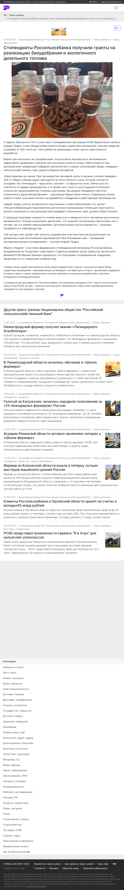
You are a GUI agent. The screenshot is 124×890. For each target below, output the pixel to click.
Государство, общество (16, 397)
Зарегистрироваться (111, 2)
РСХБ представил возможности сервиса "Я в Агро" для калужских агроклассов (50, 535)
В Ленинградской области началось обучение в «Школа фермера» (50, 364)
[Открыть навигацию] (116, 8)
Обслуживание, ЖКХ (15, 775)
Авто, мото (9, 672)
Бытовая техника (13, 694)
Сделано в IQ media (14, 868)
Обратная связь (70, 868)
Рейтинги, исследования (17, 792)
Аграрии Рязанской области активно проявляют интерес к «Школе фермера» (52, 435)
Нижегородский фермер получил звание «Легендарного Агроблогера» (50, 329)
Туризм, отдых (11, 835)
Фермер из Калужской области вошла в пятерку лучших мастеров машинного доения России (51, 467)
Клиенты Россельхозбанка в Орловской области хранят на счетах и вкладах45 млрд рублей (60, 503)
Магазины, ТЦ (11, 759)
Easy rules (103, 864)
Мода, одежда (11, 764)
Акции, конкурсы (13, 678)
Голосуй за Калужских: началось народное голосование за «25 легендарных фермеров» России (53, 403)
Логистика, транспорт (16, 754)
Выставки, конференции (17, 529)
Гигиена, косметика (15, 705)
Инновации (9, 726)
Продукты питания (29, 358)
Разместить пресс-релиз (47, 864)
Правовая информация (95, 868)
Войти (95, 2)
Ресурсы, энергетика (15, 802)
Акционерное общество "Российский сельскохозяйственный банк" (55, 39)
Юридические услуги (16, 846)
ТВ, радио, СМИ (12, 830)
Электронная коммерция (18, 840)
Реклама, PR (10, 797)
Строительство (12, 824)
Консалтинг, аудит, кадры (18, 737)
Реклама (53, 868)
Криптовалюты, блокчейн (18, 743)
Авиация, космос (13, 667)
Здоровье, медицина (15, 721)
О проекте (39, 868)
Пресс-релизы (16, 15)
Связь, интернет (13, 808)
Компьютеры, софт (14, 732)
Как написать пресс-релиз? (79, 864)
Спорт (6, 813)
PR (5, 15)
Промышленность (13, 786)
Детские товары (13, 715)
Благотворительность (16, 688)
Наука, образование (41, 461)
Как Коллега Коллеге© (16, 851)
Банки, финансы (102, 39)
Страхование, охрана (16, 819)
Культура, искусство (15, 748)
